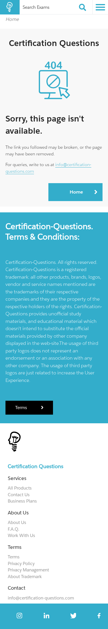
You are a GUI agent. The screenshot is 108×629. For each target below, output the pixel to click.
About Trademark (25, 576)
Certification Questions (35, 466)
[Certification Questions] (10, 7)
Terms (21, 407)
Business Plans (22, 501)
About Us (17, 522)
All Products (20, 488)
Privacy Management (28, 570)
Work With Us (21, 535)
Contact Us (19, 494)
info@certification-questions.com (41, 598)
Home (12, 19)
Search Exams (36, 7)
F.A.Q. (13, 529)
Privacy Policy (21, 563)
